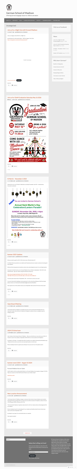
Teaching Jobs (56, 20)
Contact (38, 20)
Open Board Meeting (14, 304)
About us (8, 20)
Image (10, 99)
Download (19, 80)
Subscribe (32, 455)
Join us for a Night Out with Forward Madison (22, 30)
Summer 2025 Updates (14, 254)
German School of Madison (20, 13)
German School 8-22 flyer (11, 80)
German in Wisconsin (57, 69)
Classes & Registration (29, 20)
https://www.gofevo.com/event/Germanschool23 (17, 39)
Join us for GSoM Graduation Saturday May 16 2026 (24, 97)
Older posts (27, 433)
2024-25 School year (14, 330)
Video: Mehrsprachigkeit (58, 78)
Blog (21, 20)
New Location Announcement (17, 393)
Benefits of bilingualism (58, 63)
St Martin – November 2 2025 (17, 179)
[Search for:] (16, 439)
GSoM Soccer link (10, 375)
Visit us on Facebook (60, 27)
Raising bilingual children (58, 72)
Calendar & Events (47, 20)
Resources (15, 20)
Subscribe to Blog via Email (37, 443)
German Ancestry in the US (58, 66)
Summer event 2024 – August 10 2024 (19, 363)
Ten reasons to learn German (59, 75)
